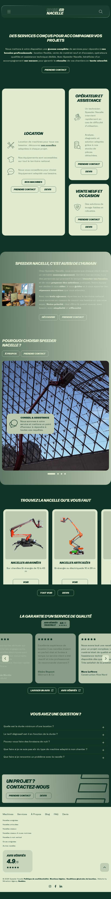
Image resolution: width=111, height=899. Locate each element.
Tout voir (46, 593)
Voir (26, 582)
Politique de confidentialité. (36, 879)
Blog (47, 814)
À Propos (36, 814)
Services (22, 814)
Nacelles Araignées (26, 563)
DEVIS (47, 189)
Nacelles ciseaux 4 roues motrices (17, 833)
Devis (65, 593)
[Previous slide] (5, 658)
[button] (9, 11)
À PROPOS (11, 353)
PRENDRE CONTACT (55, 70)
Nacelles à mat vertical (12, 837)
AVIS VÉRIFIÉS (69, 690)
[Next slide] (105, 658)
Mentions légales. (58, 879)
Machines (8, 814)
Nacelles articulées (10, 824)
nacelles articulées (75, 563)
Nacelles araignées (10, 820)
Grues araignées (9, 841)
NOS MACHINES (33, 182)
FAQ (56, 814)
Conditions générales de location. (81, 879)
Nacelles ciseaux (9, 829)
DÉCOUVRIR (48, 317)
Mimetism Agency (10, 881)
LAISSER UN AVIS (40, 690)
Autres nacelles (9, 846)
